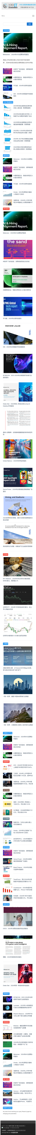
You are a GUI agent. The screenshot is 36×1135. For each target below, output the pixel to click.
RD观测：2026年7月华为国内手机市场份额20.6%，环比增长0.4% (23, 898)
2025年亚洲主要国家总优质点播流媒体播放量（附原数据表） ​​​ (22, 124)
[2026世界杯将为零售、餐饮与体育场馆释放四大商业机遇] (18, 497)
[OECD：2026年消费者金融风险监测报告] (18, 908)
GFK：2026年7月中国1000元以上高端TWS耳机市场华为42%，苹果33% (23, 767)
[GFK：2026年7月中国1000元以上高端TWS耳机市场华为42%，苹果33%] (7, 765)
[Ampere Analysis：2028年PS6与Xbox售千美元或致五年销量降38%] (7, 1013)
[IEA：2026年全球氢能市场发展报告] (7, 94)
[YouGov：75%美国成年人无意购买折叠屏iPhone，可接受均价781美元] (7, 1099)
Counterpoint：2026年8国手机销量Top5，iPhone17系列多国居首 (22, 890)
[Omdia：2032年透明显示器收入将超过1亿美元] (7, 192)
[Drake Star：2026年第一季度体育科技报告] (18, 965)
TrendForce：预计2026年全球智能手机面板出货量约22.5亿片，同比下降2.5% (22, 881)
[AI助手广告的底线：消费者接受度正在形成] (7, 69)
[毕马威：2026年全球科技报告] (7, 85)
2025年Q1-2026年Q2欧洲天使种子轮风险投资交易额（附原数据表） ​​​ (22, 133)
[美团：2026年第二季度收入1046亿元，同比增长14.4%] (7, 802)
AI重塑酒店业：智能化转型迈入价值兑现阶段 (17, 290)
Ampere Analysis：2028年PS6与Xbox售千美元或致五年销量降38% (22, 1016)
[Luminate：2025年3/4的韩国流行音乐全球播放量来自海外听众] (7, 1005)
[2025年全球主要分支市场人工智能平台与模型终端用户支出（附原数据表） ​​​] (7, 114)
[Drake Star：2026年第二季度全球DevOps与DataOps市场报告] (18, 383)
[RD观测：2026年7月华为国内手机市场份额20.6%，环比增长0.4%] (7, 896)
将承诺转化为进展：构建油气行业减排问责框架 (17, 546)
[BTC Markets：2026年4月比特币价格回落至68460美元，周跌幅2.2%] (18, 558)
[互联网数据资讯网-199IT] (18, 6)
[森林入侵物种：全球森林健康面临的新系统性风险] (18, 412)
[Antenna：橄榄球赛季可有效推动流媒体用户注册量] (7, 1025)
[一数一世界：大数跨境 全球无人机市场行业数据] (18, 704)
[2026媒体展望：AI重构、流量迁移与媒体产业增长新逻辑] (7, 1034)
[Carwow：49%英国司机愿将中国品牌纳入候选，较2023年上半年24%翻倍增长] (7, 1091)
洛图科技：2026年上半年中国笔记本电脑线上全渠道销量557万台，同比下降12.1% (23, 202)
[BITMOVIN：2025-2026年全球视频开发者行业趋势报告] (18, 355)
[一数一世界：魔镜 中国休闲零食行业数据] (18, 676)
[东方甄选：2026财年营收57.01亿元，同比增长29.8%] (7, 810)
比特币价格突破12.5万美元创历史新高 (15, 635)
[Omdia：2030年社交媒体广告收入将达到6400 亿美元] (7, 830)
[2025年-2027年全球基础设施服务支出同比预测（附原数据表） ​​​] (7, 138)
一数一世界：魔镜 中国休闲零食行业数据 (15, 696)
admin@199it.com (6, 1132)
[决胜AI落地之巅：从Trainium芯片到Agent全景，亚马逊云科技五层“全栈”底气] (18, 647)
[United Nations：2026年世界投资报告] (18, 440)
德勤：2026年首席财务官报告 (12, 957)
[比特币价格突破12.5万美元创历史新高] (18, 615)
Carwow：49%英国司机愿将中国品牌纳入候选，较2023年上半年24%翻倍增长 (22, 1093)
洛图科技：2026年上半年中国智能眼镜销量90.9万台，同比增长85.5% (23, 784)
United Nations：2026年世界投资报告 (14, 461)
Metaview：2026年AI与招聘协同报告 (16, 54)
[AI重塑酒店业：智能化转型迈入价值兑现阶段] (7, 77)
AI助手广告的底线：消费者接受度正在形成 (16, 261)
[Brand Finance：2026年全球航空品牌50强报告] (7, 867)
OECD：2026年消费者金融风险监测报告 (15, 928)
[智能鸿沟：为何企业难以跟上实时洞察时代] (7, 822)
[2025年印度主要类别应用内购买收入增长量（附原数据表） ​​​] (7, 106)
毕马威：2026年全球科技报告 (22, 85)
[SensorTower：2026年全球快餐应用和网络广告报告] (18, 468)
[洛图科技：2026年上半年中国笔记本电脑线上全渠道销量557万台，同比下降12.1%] (7, 200)
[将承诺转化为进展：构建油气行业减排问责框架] (18, 525)
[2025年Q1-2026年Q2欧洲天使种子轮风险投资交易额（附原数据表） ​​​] (7, 130)
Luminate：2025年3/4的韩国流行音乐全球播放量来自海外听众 (23, 1008)
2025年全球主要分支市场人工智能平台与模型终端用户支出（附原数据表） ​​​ (22, 116)
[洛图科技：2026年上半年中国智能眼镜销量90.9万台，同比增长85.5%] (7, 781)
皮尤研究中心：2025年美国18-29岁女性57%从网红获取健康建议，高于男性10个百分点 (23, 841)
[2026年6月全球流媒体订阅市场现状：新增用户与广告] (7, 1042)
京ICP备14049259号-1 (20, 1126)
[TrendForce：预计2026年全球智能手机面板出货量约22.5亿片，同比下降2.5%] (7, 879)
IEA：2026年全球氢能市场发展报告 (14, 347)
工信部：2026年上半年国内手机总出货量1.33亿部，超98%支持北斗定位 (23, 776)
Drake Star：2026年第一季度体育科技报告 (16, 985)
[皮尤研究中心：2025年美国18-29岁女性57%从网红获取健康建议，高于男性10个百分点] (7, 838)
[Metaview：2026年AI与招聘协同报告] (18, 34)
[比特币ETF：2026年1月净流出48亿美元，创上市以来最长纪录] (18, 586)
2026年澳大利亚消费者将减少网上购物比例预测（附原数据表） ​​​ (22, 149)
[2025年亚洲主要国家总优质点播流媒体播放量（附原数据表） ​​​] (7, 122)
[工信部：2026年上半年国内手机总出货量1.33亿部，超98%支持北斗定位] (7, 773)
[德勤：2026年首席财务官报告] (18, 936)
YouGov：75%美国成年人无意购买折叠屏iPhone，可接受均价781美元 (22, 1101)
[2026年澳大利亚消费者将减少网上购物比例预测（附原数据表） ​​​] (7, 147)
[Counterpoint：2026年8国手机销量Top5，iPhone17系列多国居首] (7, 887)
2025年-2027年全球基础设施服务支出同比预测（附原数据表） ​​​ (23, 141)
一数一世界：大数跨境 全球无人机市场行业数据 (18, 725)
